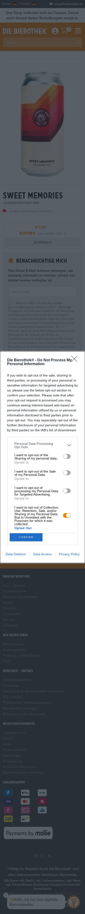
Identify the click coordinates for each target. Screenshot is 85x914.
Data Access (42, 554)
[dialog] (42, 457)
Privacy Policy (69, 554)
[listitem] (42, 445)
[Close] (75, 360)
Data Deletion (16, 554)
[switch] (67, 456)
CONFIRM (26, 537)
